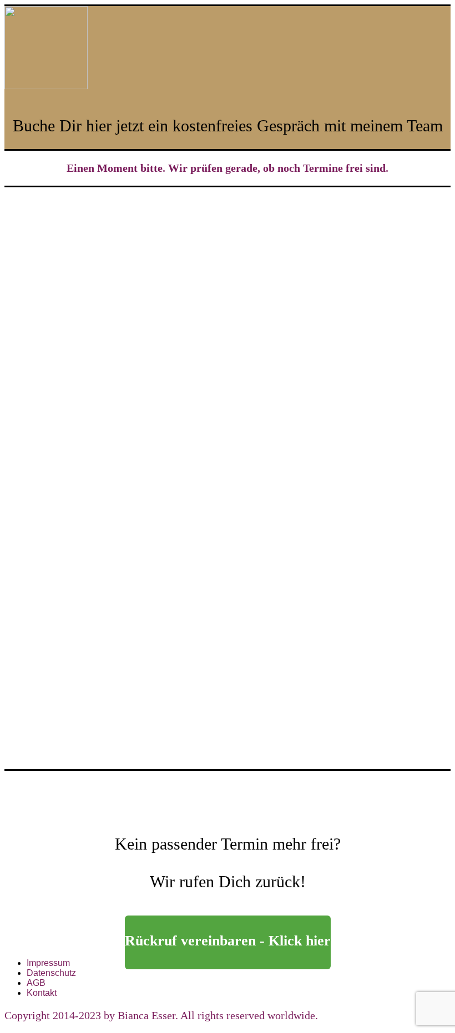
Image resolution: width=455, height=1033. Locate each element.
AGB (36, 983)
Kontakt (42, 993)
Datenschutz (51, 973)
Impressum (48, 963)
